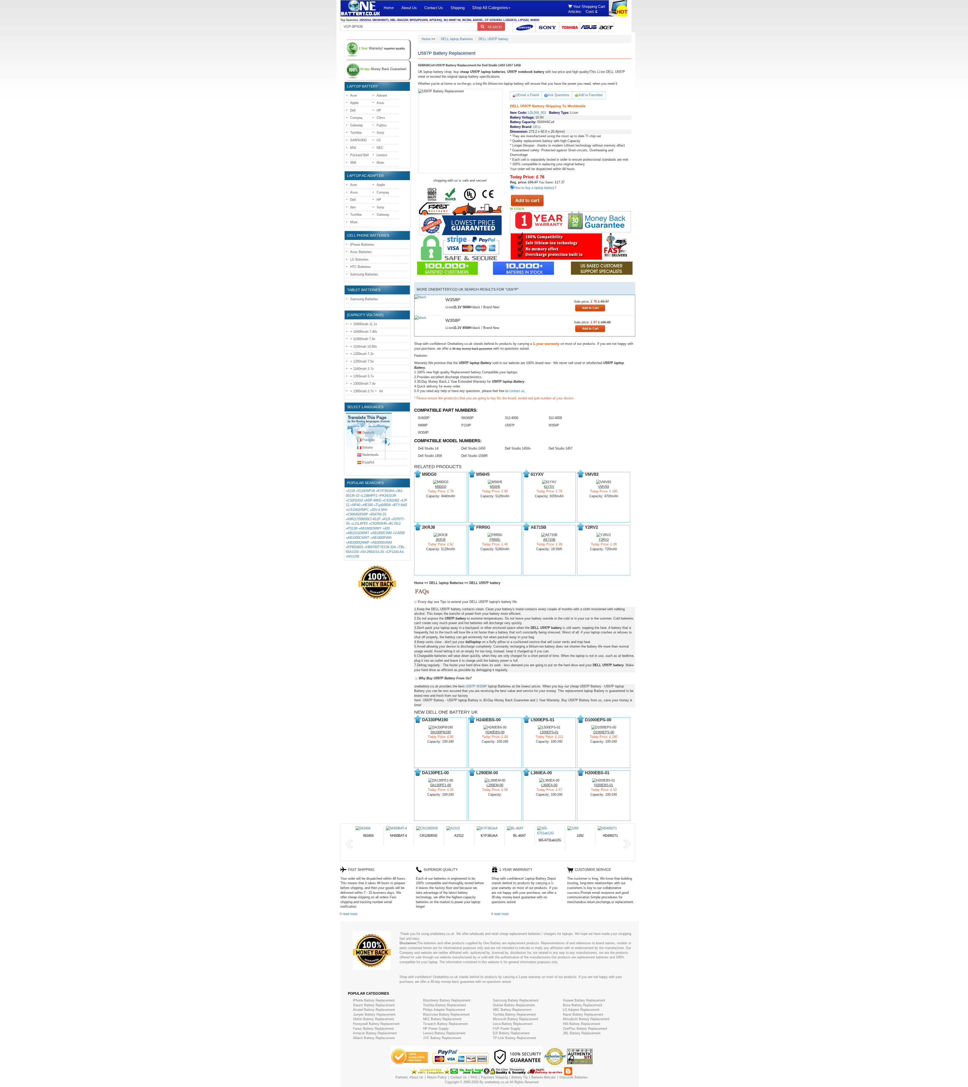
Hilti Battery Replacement (581, 1024)
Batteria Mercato (544, 1077)
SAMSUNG (358, 140)
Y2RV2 (603, 540)
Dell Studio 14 (428, 448)
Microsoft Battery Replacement (515, 1019)
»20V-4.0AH (378, 510)
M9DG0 (440, 487)
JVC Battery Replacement (442, 1038)
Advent (382, 95)
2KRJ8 (440, 540)
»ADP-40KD (372, 500)
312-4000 (511, 418)
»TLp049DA (382, 505)
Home (389, 8)
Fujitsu (381, 125)
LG (379, 140)
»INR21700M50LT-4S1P (363, 519)
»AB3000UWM (381, 542)
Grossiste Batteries (573, 1077)
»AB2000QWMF (358, 542)
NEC (380, 148)
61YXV (549, 487)
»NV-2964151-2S (372, 552)
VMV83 (603, 487)
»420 (386, 528)
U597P (510, 425)
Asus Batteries (361, 252)
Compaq (356, 118)
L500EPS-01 (549, 732)
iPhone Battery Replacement (374, 1000)
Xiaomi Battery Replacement (374, 1005)
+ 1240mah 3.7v (362, 369)
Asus (380, 103)
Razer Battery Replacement (583, 1014)
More (380, 162)
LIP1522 (523, 19)
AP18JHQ (435, 19)
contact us (517, 391)
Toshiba (355, 132)
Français (368, 440)
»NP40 (355, 505)
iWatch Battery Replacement (374, 1038)
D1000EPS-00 (603, 732)
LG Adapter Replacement (581, 1010)
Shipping (457, 8)
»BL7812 (394, 523)
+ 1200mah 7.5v (362, 361)
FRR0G (495, 540)
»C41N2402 (390, 500)
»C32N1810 (354, 500)
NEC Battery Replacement (442, 1019)
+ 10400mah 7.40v (363, 331)
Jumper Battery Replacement (374, 1014)
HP (379, 110)
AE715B (549, 540)
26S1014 (365, 19)
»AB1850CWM (381, 533)
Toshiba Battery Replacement (444, 1005)
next (627, 844)
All (381, 391)
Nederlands (370, 455)
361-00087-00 (452, 19)
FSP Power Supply (507, 1028)
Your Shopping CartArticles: (586, 9)
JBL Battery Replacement (581, 1033)
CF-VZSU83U (493, 19)
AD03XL (478, 19)
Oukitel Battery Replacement (514, 1005)
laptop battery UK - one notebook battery (360, 8)
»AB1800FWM (380, 538)
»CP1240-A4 (394, 552)
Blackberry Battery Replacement (446, 1000)
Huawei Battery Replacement (584, 1000)
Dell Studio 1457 (560, 448)
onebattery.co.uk (497, 1082)
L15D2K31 (510, 19)
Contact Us (433, 8)
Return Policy (437, 1077)
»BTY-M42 (399, 505)
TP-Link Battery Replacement (514, 1038)
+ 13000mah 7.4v (363, 383)
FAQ (474, 1077)
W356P (554, 425)
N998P (423, 425)
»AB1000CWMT (357, 538)
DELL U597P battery (493, 39)
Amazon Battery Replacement (375, 1033)
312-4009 (555, 418)
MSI (353, 148)
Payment (487, 1077)
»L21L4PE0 (359, 523)
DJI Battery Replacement (511, 1033)
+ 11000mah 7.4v (362, 339)
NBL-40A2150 (399, 19)
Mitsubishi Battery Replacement (586, 1019)
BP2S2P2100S (419, 19)
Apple (354, 103)
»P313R (351, 528)
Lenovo (382, 155)
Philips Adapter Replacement (444, 1010)
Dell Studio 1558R (474, 456)
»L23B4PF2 (368, 495)
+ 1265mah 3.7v (362, 376)
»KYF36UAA (385, 491)
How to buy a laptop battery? (535, 188)
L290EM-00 (495, 785)
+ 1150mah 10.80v (363, 346)
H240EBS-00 (495, 732)
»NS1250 (352, 556)
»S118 (350, 491)
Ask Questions (558, 95)
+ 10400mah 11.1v (363, 324)
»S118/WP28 (365, 491)
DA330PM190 (441, 732)
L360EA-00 (549, 785)
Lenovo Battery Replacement (444, 1033)
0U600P (424, 418)
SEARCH (493, 26)
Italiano (367, 447)
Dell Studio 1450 (473, 448)
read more (350, 914)
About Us (409, 8)
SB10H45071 (380, 19)
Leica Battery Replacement (512, 1024)
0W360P (467, 418)
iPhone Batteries (362, 244)
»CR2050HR (378, 523)
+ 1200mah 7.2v (362, 354)
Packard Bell (359, 155)
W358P (423, 432)
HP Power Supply (436, 1028)
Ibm (353, 207)
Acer (353, 95)
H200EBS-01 (603, 785)
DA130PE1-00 (440, 785)
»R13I (386, 519)
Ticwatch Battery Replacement (445, 1024)
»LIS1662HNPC (357, 510)
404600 (534, 19)
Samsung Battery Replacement (515, 1000)
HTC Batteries (360, 267)
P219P (466, 425)
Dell (353, 110)
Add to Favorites (591, 95)
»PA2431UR (387, 495)
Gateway (356, 125)
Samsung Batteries (364, 274)
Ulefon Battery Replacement (373, 1019)
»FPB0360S (355, 547)
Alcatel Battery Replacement (374, 1010)
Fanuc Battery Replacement (373, 1028)
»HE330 (367, 505)
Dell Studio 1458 (430, 456)
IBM (353, 162)
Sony (380, 132)
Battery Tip (520, 1077)
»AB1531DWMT (357, 533)
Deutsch (368, 432)
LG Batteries (359, 259)
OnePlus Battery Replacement (585, 1028)
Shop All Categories (490, 8)
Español (368, 462)
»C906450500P (357, 514)
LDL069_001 (537, 113)
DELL (537, 127)
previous (349, 844)
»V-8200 (399, 533)
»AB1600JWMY (370, 528)
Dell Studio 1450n (518, 448)
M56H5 (495, 487)
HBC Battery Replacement (512, 1010)
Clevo (381, 118)
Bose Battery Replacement (582, 1005)
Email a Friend (528, 95)
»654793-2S (377, 514)
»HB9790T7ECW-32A (380, 547)
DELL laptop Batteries (457, 39)
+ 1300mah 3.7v (362, 391)
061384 (466, 19)
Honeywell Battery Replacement (376, 1024)
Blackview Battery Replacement (446, 1014)
